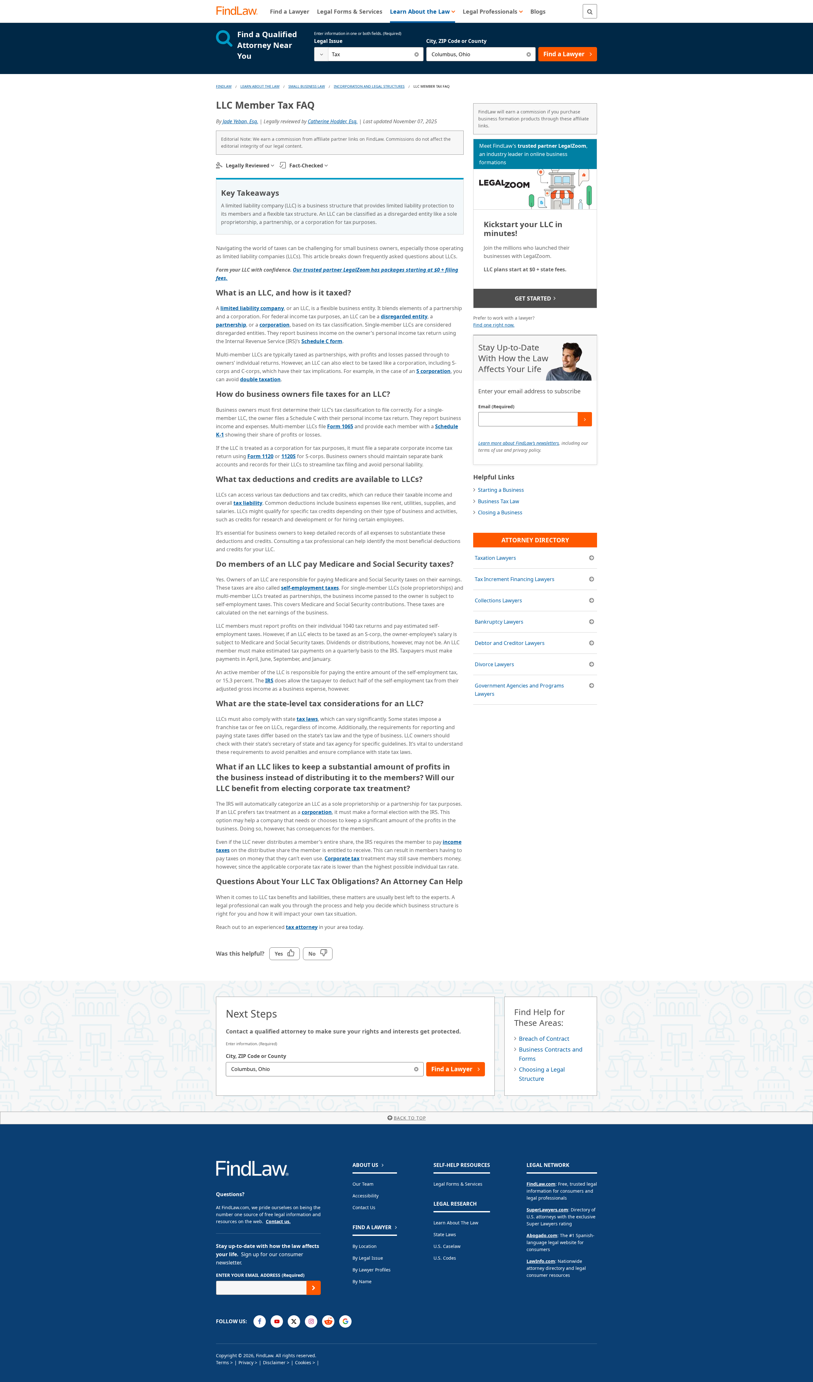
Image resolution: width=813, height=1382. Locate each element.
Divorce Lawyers (494, 664)
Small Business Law (306, 86)
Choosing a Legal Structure (542, 1074)
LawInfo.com (541, 1261)
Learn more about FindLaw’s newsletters (518, 443)
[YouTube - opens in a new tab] (277, 1321)
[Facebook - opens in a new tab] (259, 1321)
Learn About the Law (455, 1223)
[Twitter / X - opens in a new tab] (294, 1321)
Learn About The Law (259, 86)
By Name (362, 1281)
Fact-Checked (306, 165)
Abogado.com (542, 1235)
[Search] (590, 11)
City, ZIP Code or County (456, 40)
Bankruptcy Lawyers (499, 621)
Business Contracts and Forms (550, 1054)
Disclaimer (274, 1362)
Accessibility (366, 1196)
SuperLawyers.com (547, 1210)
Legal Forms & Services (457, 1184)
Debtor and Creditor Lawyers (510, 643)
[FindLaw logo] (239, 11)
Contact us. (278, 1221)
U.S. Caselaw (446, 1246)
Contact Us (364, 1207)
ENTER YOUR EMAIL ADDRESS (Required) (260, 1275)
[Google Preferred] (345, 1321)
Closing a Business (500, 512)
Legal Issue (328, 40)
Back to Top (410, 1118)
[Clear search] (416, 54)
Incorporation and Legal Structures (369, 86)
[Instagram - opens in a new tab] (311, 1321)
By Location (365, 1246)
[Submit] (585, 419)
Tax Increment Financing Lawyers (514, 579)
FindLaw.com (541, 1184)
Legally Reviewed (248, 165)
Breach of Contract (544, 1038)
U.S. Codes (444, 1258)
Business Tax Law (498, 501)
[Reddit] (328, 1321)
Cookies (303, 1362)
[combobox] (369, 54)
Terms (222, 1362)
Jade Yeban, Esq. (240, 121)
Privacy (246, 1362)
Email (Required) (496, 406)
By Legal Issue (368, 1258)
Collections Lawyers (498, 600)
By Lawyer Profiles (372, 1270)
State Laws (444, 1234)
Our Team (363, 1184)
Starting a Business (501, 489)
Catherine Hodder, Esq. (333, 121)
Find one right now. (493, 325)
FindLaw (224, 86)
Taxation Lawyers (495, 557)
